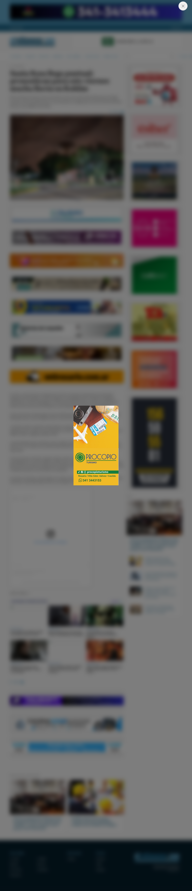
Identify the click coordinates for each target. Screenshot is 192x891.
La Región (30, 56)
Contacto (176, 28)
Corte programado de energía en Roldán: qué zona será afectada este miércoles (161, 576)
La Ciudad (15, 56)
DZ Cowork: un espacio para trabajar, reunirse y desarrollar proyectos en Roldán (159, 609)
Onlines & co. (173, 870)
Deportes (44, 56)
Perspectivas (111, 56)
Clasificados (92, 56)
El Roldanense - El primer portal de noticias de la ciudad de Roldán (32, 41)
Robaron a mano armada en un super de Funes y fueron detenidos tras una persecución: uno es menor (160, 593)
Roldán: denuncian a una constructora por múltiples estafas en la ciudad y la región (160, 561)
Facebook (100, 859)
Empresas (57, 56)
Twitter (99, 864)
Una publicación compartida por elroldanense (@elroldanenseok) (50, 582)
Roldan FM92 (16, 28)
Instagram (100, 869)
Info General (73, 56)
